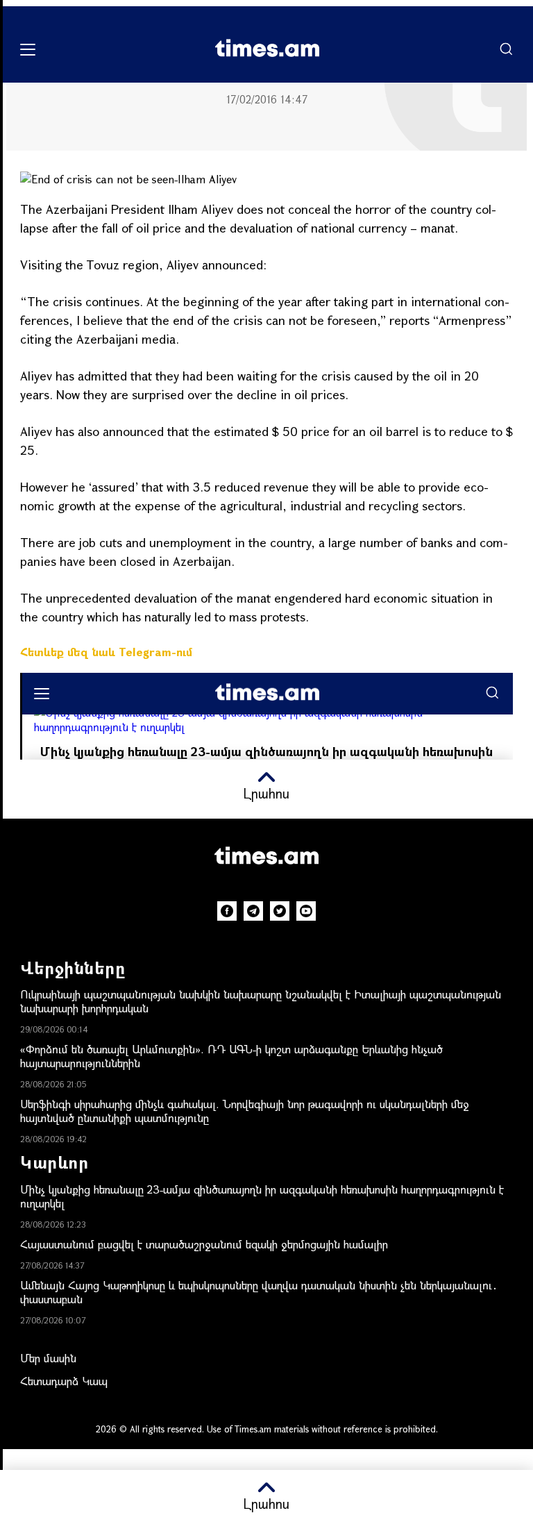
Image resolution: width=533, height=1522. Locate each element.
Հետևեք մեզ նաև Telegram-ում (106, 651)
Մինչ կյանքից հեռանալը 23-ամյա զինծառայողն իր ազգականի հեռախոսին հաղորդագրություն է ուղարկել (262, 1196)
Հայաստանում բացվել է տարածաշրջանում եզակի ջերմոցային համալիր (204, 1244)
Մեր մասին (48, 1357)
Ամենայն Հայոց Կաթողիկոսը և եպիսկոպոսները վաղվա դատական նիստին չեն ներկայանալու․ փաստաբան (259, 1292)
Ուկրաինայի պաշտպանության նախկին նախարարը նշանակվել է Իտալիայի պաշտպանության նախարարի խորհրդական (260, 1001)
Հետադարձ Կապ (64, 1380)
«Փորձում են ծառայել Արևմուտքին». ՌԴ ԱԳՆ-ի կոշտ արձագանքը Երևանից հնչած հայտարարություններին (231, 1056)
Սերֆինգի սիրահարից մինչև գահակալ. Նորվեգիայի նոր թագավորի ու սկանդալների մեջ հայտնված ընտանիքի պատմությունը (244, 1110)
